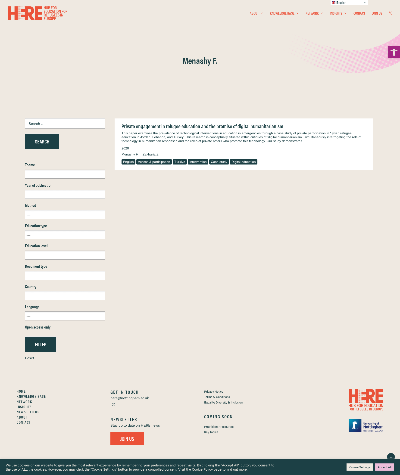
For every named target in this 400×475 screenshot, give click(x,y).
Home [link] (21, 391)
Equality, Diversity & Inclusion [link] (223, 402)
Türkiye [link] (179, 162)
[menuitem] (256, 13)
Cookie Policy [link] (202, 469)
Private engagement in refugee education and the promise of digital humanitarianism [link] (202, 126)
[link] (394, 52)
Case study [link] (219, 162)
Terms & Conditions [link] (217, 396)
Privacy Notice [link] (213, 391)
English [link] (128, 162)
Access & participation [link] (154, 162)
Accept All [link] (384, 467)
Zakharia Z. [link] (151, 154)
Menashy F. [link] (130, 154)
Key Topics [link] (211, 432)
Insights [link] (336, 13)
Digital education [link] (243, 162)
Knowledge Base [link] (282, 13)
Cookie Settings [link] (359, 467)
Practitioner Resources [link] (219, 426)
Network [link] (312, 13)
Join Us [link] (377, 13)
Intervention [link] (198, 162)
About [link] (254, 13)
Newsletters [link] (28, 411)
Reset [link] (29, 357)
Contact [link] (359, 13)
